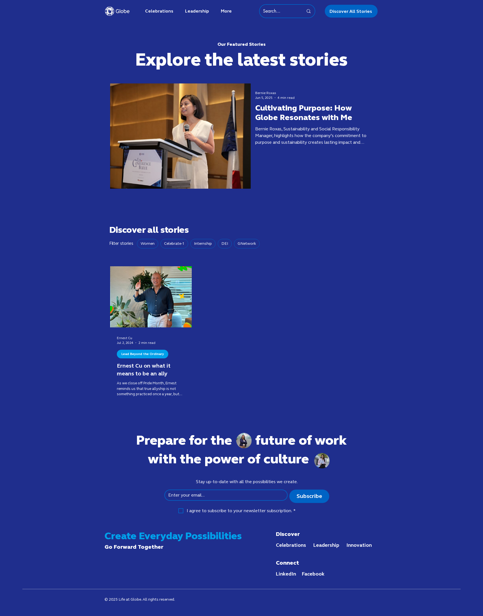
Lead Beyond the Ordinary (142, 354)
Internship (203, 243)
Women (148, 243)
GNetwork (247, 243)
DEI (224, 243)
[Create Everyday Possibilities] (117, 11)
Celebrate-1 (174, 243)
